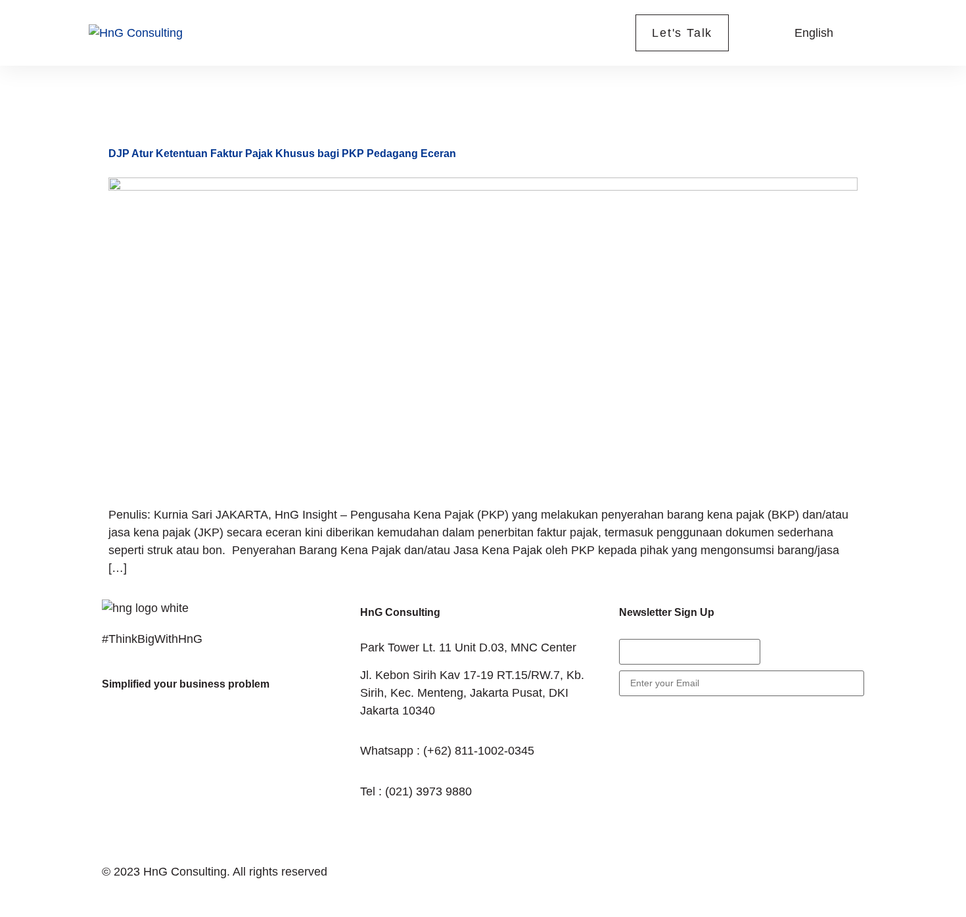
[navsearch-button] (761, 30)
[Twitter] (154, 727)
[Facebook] (118, 727)
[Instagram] (190, 727)
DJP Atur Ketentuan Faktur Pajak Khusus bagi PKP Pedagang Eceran (282, 153)
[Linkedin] (226, 727)
